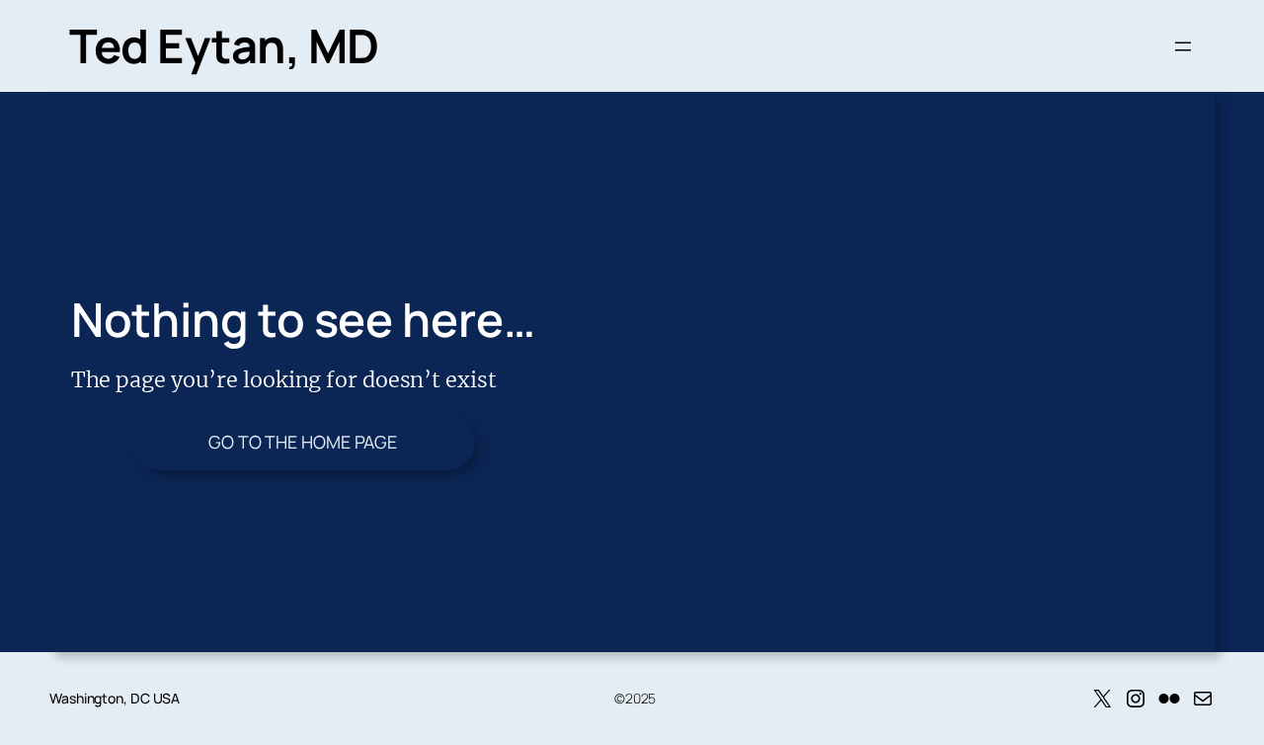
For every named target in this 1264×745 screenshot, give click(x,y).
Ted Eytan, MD (224, 45)
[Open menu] (1183, 46)
